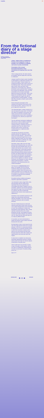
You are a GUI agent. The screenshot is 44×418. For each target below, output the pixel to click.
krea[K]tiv (3, 1)
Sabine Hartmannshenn (6, 57)
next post (31, 277)
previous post (14, 277)
